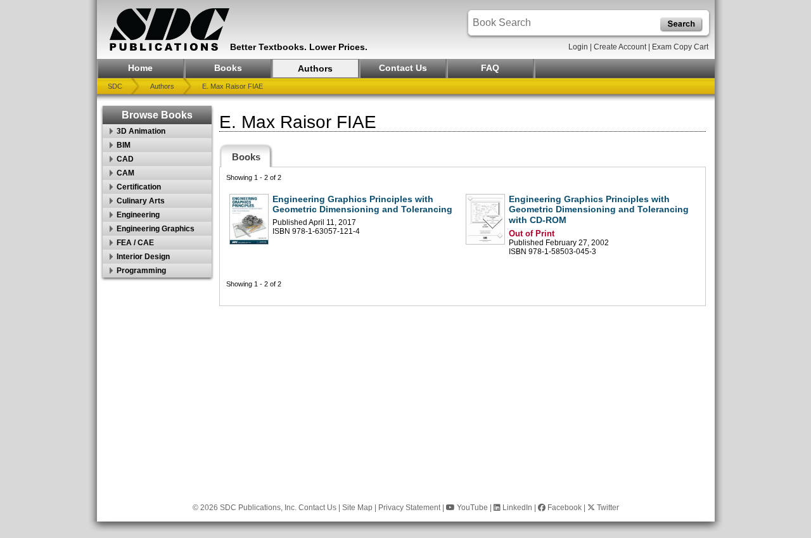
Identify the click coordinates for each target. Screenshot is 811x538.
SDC (115, 86)
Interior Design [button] (143, 256)
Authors (315, 68)
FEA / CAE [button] (135, 242)
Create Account (620, 46)
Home (140, 68)
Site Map (357, 507)
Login (578, 46)
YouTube (471, 507)
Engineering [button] (138, 214)
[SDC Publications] (170, 29)
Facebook (564, 507)
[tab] (246, 155)
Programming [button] (141, 270)
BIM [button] (124, 145)
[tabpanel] (462, 236)
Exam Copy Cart (680, 46)
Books (228, 68)
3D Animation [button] (141, 131)
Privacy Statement (409, 507)
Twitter (607, 507)
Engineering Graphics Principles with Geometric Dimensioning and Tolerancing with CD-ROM (599, 210)
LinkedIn (516, 507)
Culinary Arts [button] (141, 200)
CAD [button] (125, 159)
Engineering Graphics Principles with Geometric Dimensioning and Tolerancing (362, 204)
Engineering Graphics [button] (156, 228)
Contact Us (403, 68)
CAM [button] (125, 173)
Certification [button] (139, 187)
